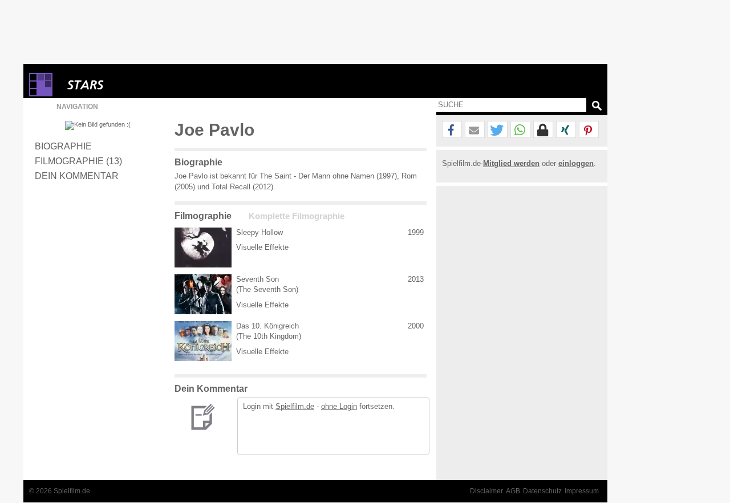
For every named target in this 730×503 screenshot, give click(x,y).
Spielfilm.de (294, 406)
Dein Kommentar (77, 176)
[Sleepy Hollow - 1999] (203, 247)
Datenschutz (542, 491)
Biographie (63, 146)
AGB (513, 491)
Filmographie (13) (78, 161)
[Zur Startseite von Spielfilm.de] (40, 94)
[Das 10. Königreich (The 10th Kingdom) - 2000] (203, 341)
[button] (452, 130)
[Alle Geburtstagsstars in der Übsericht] (126, 84)
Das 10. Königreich (267, 326)
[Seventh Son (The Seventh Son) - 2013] (203, 294)
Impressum (582, 491)
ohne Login (339, 406)
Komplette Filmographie (296, 216)
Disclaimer (486, 491)
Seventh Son (257, 279)
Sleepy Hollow (259, 232)
